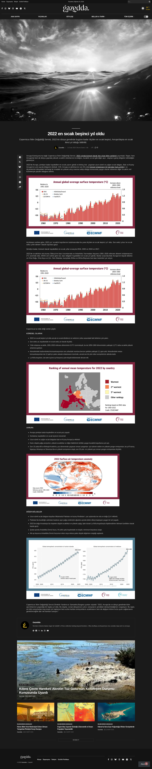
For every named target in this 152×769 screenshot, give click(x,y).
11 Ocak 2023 (71, 147)
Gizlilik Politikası (23, 1)
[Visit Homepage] (76, 8)
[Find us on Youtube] (17, 8)
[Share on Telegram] (20, 182)
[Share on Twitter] (20, 162)
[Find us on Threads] (13, 8)
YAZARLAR (42, 16)
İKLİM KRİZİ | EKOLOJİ (27, 684)
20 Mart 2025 (31, 696)
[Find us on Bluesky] (9, 8)
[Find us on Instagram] (5, 8)
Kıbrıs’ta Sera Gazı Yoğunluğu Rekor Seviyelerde (116, 727)
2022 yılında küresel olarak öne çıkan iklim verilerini (96, 156)
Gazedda (61, 147)
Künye (3, 1)
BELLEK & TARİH (98, 16)
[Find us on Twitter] (25, 8)
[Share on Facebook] (20, 157)
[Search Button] (149, 1)
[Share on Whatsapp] (20, 177)
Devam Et (76, 740)
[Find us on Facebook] (2, 8)
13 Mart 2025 (69, 732)
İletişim (16, 1)
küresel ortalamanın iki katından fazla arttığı (107, 167)
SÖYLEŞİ (69, 16)
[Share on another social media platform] (20, 187)
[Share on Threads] (20, 172)
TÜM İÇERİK (128, 16)
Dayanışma (9, 1)
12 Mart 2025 (109, 729)
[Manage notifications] (146, 763)
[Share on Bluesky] (20, 167)
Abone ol (144, 764)
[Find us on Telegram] (21, 8)
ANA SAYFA (15, 16)
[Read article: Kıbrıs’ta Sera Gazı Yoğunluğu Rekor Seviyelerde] (116, 712)
